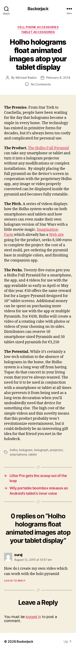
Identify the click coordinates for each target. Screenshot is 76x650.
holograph (41, 450)
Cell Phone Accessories (38, 27)
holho (14, 450)
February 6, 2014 (58, 77)
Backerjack (38, 9)
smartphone (18, 454)
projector (56, 450)
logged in (33, 617)
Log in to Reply (15, 580)
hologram (25, 450)
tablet (32, 454)
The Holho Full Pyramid (48, 148)
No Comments (41, 84)
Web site (56, 234)
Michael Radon (26, 77)
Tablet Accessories (38, 32)
